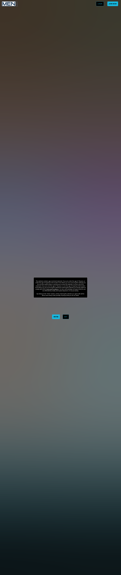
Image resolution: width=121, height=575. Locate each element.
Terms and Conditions (52, 289)
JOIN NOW (113, 4)
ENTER (56, 317)
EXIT (65, 317)
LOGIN (100, 4)
